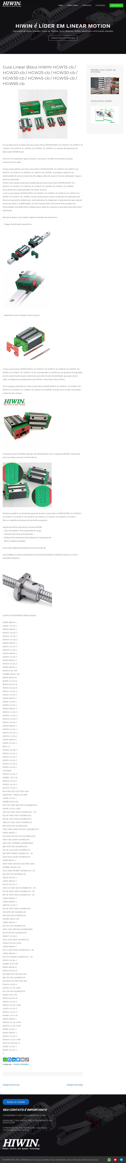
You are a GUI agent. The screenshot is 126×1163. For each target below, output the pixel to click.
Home (60, 5)
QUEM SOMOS (72, 5)
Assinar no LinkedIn (16, 1102)
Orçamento (116, 5)
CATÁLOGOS (100, 5)
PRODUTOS (87, 5)
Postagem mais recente (11, 1085)
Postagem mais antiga (75, 1085)
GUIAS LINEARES (21, 1064)
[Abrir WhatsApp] (120, 1157)
